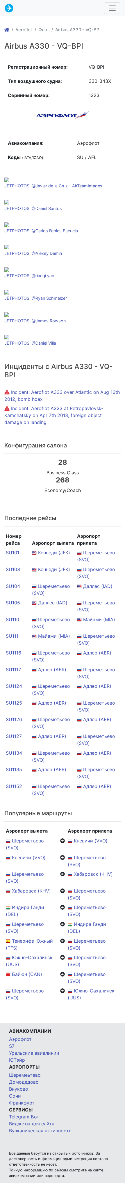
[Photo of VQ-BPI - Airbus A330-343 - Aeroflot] (6, 179)
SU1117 (13, 669)
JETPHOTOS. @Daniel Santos (33, 208)
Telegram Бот (24, 1117)
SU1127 (14, 736)
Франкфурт (22, 1103)
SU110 (12, 619)
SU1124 (14, 686)
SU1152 (14, 786)
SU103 (13, 569)
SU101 (12, 552)
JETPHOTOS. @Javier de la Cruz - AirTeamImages (53, 185)
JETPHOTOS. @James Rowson (35, 320)
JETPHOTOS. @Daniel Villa (30, 343)
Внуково (18, 1089)
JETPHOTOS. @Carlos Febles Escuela (41, 230)
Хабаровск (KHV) (93, 874)
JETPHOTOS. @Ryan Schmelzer (35, 298)
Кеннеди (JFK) (54, 552)
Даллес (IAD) (97, 586)
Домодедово (24, 1082)
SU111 (12, 636)
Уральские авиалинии (34, 1053)
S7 (12, 1046)
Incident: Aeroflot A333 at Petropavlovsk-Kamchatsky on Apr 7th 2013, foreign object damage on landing (53, 415)
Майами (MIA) (99, 619)
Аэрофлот (20, 1039)
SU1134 (14, 753)
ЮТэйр (17, 1060)
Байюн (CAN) (27, 974)
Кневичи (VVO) (91, 841)
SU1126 (14, 719)
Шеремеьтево (25, 1075)
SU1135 (14, 769)
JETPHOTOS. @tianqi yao (29, 275)
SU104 (13, 586)
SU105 (13, 603)
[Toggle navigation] (112, 8)
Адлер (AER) (97, 653)
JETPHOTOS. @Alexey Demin (33, 253)
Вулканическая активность (40, 1130)
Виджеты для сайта (31, 1124)
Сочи (15, 1096)
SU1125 (14, 703)
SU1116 (13, 653)
